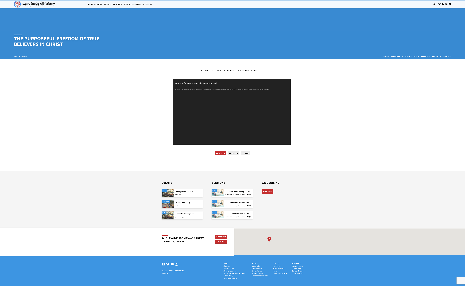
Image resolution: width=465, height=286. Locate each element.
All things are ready (230, 271)
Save (246, 153)
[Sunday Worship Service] (168, 193)
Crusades (425, 56)
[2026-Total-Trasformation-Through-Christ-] (218, 192)
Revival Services (257, 271)
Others (446, 56)
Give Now (267, 191)
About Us (98, 4)
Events (127, 4)
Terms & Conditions (230, 278)
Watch (222, 153)
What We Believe (229, 269)
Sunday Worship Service (184, 192)
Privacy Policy (228, 276)
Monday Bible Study (182, 203)
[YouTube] (449, 4)
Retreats (436, 56)
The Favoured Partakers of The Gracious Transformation (246, 214)
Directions (221, 237)
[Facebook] (443, 4)
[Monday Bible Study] (168, 204)
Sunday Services (411, 56)
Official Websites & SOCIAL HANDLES (235, 273)
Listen (235, 153)
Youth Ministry (296, 269)
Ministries (296, 263)
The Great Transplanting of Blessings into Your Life (244, 192)
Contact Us (147, 4)
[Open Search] (434, 4)
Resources (136, 4)
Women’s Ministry (297, 273)
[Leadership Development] (168, 215)
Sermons (108, 4)
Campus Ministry (297, 271)
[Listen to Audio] (250, 195)
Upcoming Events (278, 269)
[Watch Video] (248, 194)
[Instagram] (446, 4)
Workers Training (257, 273)
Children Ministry (297, 266)
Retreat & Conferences (280, 273)
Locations (117, 4)
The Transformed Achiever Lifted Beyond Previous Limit (246, 203)
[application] (232, 112)
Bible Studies (396, 56)
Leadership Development (184, 214)
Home (90, 4)
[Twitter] (439, 4)
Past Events (276, 266)
